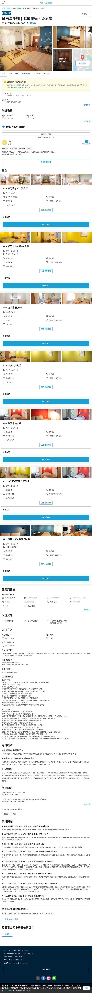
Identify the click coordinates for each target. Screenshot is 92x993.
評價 (10, 74)
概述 (3, 74)
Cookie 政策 (8, 990)
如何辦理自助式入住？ (20, 87)
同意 (86, 988)
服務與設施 (26, 74)
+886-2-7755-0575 (15, 956)
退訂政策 (46, 74)
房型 (16, 74)
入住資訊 (36, 74)
